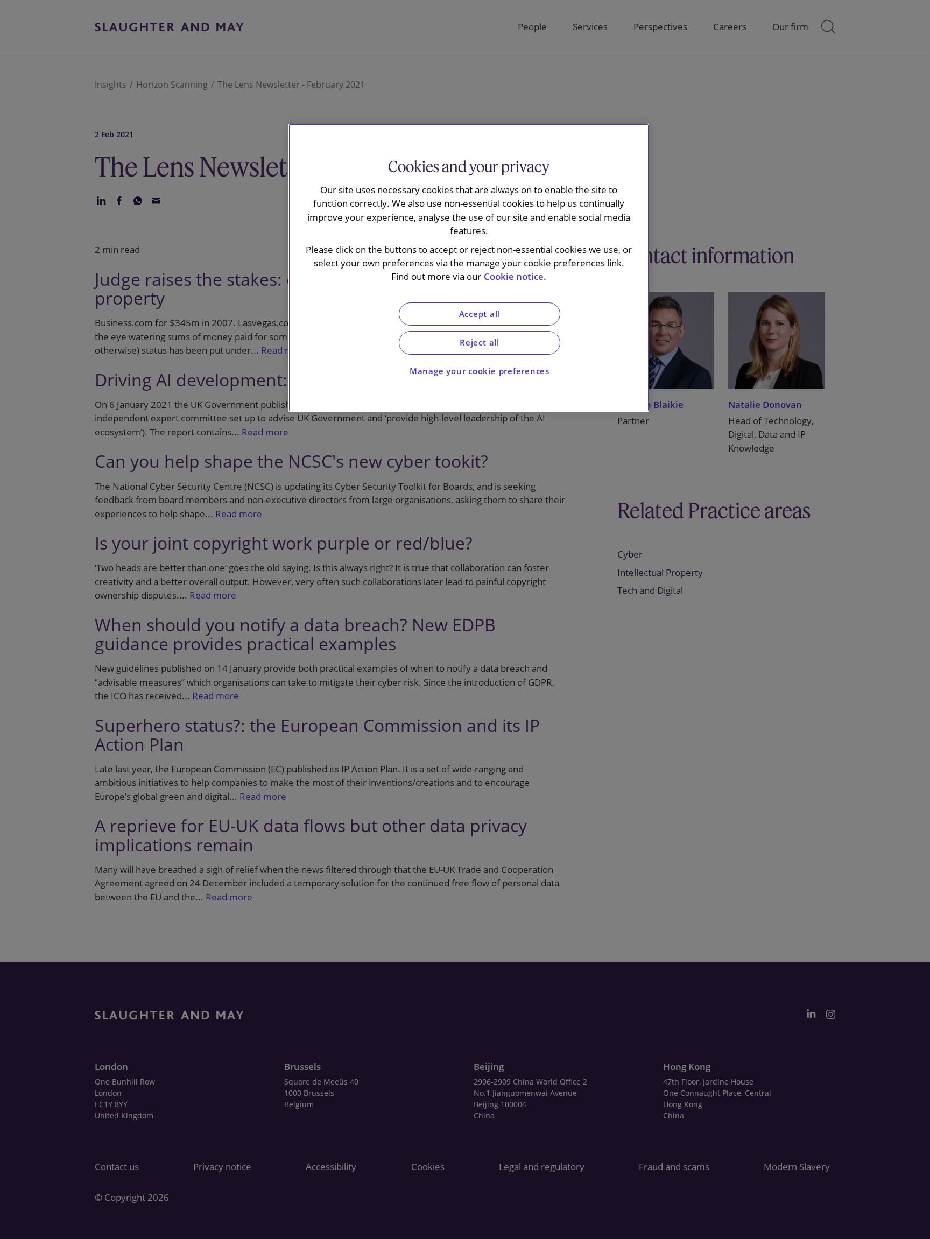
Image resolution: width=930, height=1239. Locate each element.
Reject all (479, 342)
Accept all (480, 314)
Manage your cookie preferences (479, 371)
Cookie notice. (515, 276)
